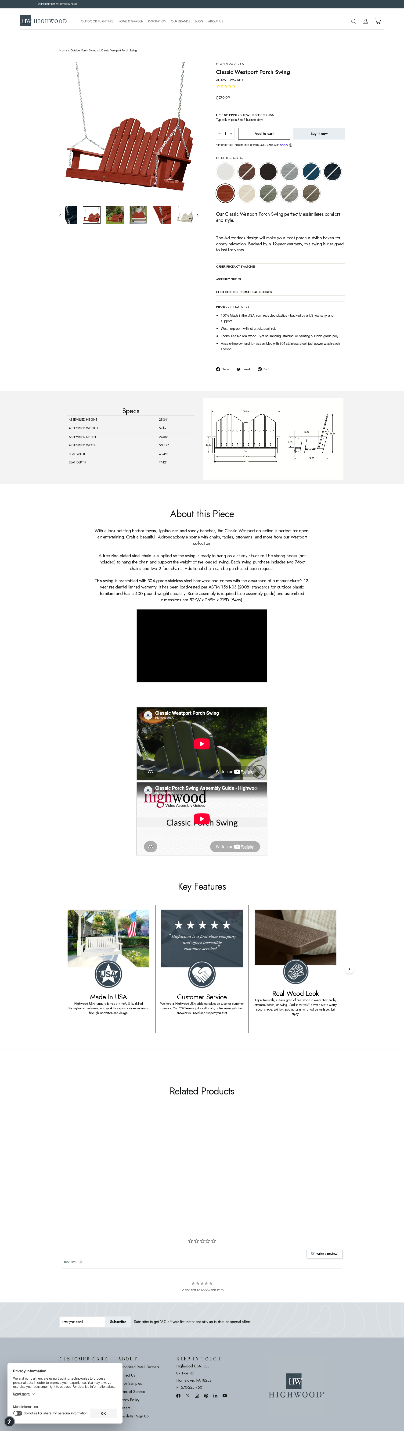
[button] (9, 1421)
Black (268, 171)
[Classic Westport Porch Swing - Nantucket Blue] (86, 1170)
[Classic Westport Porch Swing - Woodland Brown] (121, 1170)
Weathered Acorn (247, 171)
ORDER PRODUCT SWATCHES (235, 267)
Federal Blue (332, 171)
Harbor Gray (289, 193)
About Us (215, 21)
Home (63, 50)
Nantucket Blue (311, 171)
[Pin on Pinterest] (206, 1395)
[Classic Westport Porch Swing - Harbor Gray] (115, 1170)
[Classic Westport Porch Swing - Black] (74, 1170)
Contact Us (126, 1375)
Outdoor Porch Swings (84, 50)
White (225, 171)
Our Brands (180, 21)
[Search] (353, 21)
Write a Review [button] (326, 1254)
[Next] (349, 969)
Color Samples (130, 1383)
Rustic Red (225, 193)
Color (230, 158)
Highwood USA (230, 64)
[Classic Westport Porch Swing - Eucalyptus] (109, 1170)
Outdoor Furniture (97, 21)
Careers (124, 1408)
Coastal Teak (289, 171)
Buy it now (319, 133)
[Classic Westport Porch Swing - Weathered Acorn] (68, 1170)
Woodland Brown (311, 193)
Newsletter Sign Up (133, 1416)
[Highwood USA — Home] (43, 21)
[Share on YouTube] (225, 1395)
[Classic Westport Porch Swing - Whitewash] (103, 1170)
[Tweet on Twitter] (188, 1395)
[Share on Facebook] (178, 1395)
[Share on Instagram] (197, 1395)
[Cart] (378, 21)
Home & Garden (130, 21)
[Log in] (366, 21)
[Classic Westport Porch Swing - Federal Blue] (92, 1170)
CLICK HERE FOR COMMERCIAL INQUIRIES (244, 292)
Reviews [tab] (70, 1261)
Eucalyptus (268, 193)
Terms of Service (131, 1391)
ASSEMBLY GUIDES (228, 279)
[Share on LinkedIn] (215, 1395)
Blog (199, 21)
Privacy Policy (128, 1399)
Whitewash (247, 193)
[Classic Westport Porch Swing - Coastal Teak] (80, 1170)
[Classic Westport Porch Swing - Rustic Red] (97, 1170)
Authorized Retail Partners (138, 1367)
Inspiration (157, 21)
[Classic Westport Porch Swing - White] (62, 1170)
